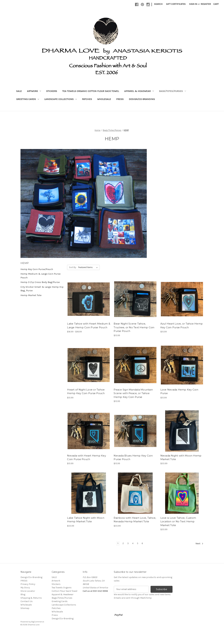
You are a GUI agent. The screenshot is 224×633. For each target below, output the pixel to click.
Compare (87, 299)
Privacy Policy (27, 584)
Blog (22, 594)
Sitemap (24, 608)
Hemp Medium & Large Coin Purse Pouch (40, 275)
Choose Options (88, 305)
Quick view (86, 293)
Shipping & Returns (31, 597)
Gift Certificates (176, 4)
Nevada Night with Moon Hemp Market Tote (181, 457)
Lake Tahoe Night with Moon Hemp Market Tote (85, 519)
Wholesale (104, 99)
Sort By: (72, 267)
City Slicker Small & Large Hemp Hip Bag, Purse (41, 288)
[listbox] (89, 267)
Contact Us (26, 601)
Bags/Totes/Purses (171, 91)
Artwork (32, 91)
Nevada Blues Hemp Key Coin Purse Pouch (133, 457)
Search (158, 4)
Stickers (51, 91)
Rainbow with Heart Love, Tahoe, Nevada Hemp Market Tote (135, 519)
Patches (87, 99)
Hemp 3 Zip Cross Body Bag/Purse (40, 282)
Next (198, 543)
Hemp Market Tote (30, 295)
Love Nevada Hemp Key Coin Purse (179, 391)
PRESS (23, 580)
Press (120, 99)
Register (206, 4)
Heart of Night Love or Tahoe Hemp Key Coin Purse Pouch (86, 391)
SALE (19, 91)
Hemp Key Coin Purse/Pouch (36, 269)
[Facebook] (136, 4)
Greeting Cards (26, 99)
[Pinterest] (142, 4)
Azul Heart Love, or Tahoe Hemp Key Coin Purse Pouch (181, 325)
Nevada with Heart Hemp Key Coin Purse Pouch (86, 457)
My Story (25, 587)
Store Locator (27, 591)
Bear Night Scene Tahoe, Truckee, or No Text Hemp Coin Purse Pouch (134, 327)
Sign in (193, 4)
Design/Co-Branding (142, 99)
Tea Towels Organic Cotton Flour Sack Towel (90, 91)
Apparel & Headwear (137, 91)
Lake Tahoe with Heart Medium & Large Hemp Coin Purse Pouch (88, 325)
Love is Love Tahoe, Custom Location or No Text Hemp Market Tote (178, 521)
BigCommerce (37, 622)
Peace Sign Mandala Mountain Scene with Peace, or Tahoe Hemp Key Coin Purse (133, 393)
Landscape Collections (59, 99)
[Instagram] (148, 4)
